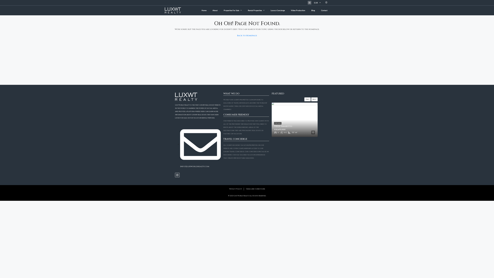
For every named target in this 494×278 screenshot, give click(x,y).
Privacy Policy (235, 189)
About (215, 10)
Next (314, 99)
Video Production (298, 10)
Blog (313, 10)
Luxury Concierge (278, 10)
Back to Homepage (247, 35)
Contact (324, 10)
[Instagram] (309, 3)
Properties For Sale (231, 10)
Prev (307, 99)
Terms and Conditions (255, 189)
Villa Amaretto (283, 126)
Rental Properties (255, 10)
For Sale (278, 123)
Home (204, 10)
